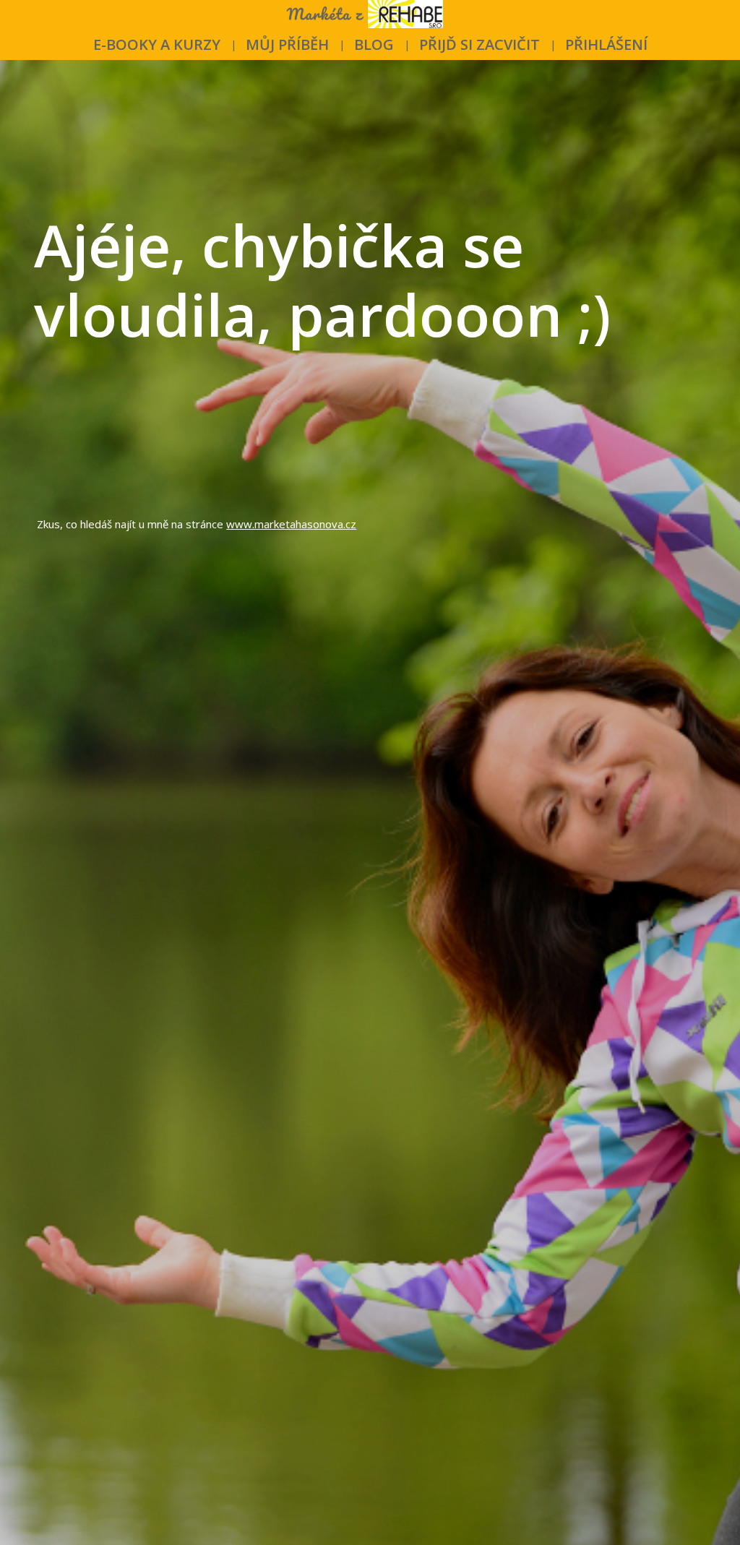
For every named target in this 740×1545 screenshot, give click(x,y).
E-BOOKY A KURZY (156, 44)
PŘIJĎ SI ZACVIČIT (479, 44)
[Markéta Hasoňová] (370, 15)
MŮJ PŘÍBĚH (287, 44)
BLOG (374, 44)
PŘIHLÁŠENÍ (606, 44)
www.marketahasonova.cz (291, 524)
